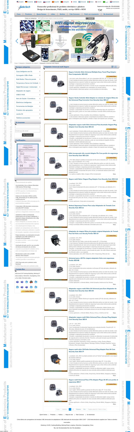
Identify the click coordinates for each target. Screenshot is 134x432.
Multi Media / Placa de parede (26, 79)
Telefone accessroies (23, 118)
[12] (35, 282)
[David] (22, 282)
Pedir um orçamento (91, 14)
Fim (84, 409)
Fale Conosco (75, 14)
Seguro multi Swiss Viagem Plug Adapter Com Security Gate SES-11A (93, 179)
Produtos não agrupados (24, 110)
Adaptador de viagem (32, 63)
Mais (114, 89)
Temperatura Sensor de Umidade (27, 83)
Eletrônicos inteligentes (24, 102)
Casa (18, 14)
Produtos (28, 14)
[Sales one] (26, 282)
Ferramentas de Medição (24, 106)
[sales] (26, 287)
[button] (63, 60)
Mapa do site (69, 414)
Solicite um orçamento (113, 8)
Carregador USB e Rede (24, 75)
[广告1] (67, 61)
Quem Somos (41, 14)
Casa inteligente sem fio (24, 71)
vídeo (53, 14)
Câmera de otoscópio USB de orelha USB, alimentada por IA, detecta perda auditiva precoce (26, 193)
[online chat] (17, 282)
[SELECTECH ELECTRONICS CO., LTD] (24, 10)
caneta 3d (19, 114)
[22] (17, 287)
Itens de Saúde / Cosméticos (25, 98)
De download (108, 14)
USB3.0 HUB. (20, 94)
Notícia (62, 14)
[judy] (22, 287)
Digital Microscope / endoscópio (26, 87)
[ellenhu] (31, 282)
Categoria (21, 63)
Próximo (78, 409)
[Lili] (35, 287)
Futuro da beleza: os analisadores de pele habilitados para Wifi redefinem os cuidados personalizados (28, 232)
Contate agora (27, 291)
